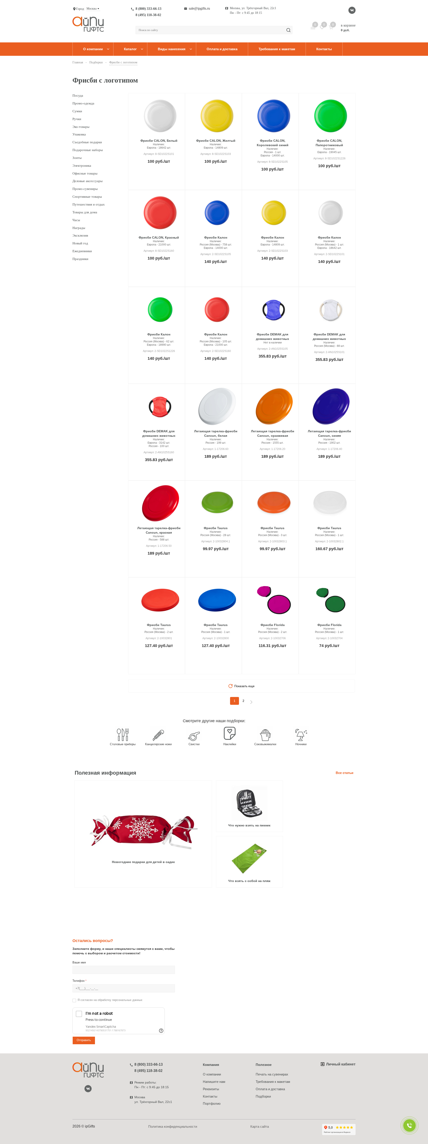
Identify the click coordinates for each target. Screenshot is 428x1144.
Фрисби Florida (273, 625)
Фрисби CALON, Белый (158, 140)
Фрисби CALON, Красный (159, 237)
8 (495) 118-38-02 (148, 15)
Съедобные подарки (87, 142)
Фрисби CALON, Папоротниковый (329, 143)
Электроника (81, 165)
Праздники (80, 259)
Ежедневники (82, 251)
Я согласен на (110, 1000)
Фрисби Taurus (216, 528)
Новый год (80, 243)
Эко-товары (80, 127)
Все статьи (344, 773)
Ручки (76, 119)
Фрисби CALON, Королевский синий (272, 143)
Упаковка (79, 134)
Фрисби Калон (215, 237)
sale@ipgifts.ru (199, 8)
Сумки (77, 111)
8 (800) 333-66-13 (148, 8)
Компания (211, 1065)
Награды (78, 228)
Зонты (77, 158)
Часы (76, 220)
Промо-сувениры (85, 189)
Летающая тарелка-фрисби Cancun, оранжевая (272, 433)
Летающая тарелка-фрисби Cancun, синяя (329, 433)
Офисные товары (84, 173)
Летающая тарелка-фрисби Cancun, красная (159, 530)
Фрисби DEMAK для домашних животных (272, 337)
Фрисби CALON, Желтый (215, 140)
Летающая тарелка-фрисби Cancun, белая (215, 433)
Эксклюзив (80, 235)
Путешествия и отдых (88, 204)
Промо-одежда (83, 103)
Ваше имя (79, 962)
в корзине (348, 27)
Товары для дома (84, 212)
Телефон (79, 980)
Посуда (77, 95)
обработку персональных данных (120, 1000)
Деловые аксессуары (87, 181)
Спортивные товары (87, 196)
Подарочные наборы (87, 150)
